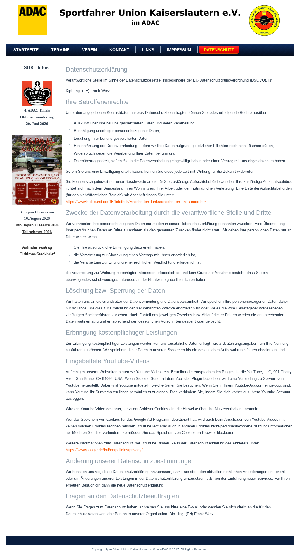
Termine (60, 49)
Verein (89, 49)
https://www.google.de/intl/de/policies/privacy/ (104, 450)
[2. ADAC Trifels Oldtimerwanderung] (37, 93)
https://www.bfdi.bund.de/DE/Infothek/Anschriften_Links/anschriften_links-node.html (137, 202)
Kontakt (119, 49)
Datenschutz (219, 49)
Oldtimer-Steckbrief (37, 254)
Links (148, 49)
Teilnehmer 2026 (37, 232)
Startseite (26, 49)
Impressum (179, 49)
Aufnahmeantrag (37, 247)
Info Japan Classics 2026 (37, 225)
